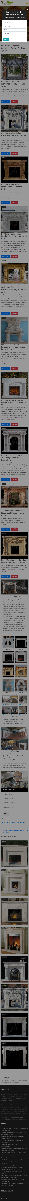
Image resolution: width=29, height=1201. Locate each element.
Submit (6, 39)
